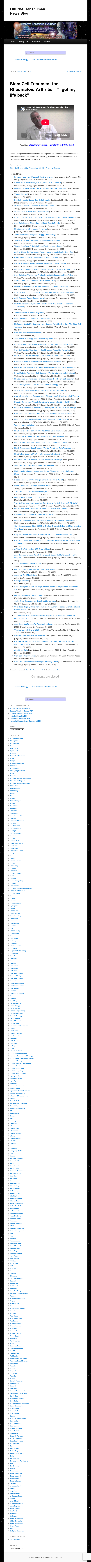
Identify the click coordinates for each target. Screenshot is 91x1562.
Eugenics (13, 948)
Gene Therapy (15, 1006)
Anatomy (13, 766)
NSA (11, 1266)
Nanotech (13, 1221)
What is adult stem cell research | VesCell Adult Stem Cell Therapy (40, 390)
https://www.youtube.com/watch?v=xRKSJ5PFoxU (51, 144)
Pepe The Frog (15, 1291)
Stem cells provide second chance (27, 332)
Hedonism (13, 1038)
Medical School (15, 1173)
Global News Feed (16, 1021)
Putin (12, 1343)
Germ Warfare (15, 1018)
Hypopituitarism (16, 1078)
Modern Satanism (16, 1203)
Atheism (13, 796)
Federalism (14, 968)
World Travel (14, 1526)
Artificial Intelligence (17, 781)
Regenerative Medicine (18, 1358)
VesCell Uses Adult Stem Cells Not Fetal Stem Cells (34, 280)
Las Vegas (13, 1121)
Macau (12, 1156)
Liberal (12, 1126)
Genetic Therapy (16, 1016)
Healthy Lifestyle (16, 1033)
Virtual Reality (15, 1501)
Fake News (14, 966)
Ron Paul (13, 1373)
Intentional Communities (19, 1096)
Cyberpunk (14, 906)
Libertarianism (15, 1133)
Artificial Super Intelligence (20, 783)
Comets (13, 883)
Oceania (13, 1271)
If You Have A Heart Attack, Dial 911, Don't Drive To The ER (37, 182)
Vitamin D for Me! (21, 194)
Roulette (13, 1376)
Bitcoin (12, 838)
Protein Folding (15, 1333)
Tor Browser (14, 1466)
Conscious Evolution (17, 891)
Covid (12, 896)
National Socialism (17, 1228)
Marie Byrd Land (16, 1161)
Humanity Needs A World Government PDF (25, 721)
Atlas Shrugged (15, 801)
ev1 (42, 670)
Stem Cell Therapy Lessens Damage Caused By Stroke (36, 661)
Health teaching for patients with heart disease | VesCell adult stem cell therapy (44, 367)
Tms (11, 1463)
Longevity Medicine (17, 1151)
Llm (11, 1146)
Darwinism (14, 911)
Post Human (14, 1316)
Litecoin (13, 1143)
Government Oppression (19, 1026)
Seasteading (14, 1388)
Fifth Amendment (16, 973)
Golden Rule (14, 1023)
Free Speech (14, 988)
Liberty (12, 1136)
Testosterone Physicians (19, 1461)
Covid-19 (13, 898)
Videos (12, 1498)
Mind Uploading (16, 1198)
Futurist (13, 998)
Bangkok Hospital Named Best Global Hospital (32, 200)
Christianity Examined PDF (20, 718)
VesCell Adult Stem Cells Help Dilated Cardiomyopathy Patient (38, 246)
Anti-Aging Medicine (17, 771)
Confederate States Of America (21, 888)
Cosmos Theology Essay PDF (21, 713)
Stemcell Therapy (16, 1436)
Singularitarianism (17, 1398)
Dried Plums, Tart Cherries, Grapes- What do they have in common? (40, 188)
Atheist (12, 798)
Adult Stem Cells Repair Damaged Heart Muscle (33, 318)
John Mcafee (14, 1113)
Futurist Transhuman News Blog (27, 11)
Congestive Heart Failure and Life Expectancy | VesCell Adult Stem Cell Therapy (45, 407)
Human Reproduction (18, 1073)
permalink (56, 670)
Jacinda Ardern (15, 1101)
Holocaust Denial (16, 1051)
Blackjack (13, 846)
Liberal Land (14, 1128)
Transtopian (14, 1478)
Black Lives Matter (16, 843)
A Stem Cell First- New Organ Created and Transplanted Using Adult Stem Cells (45, 217)
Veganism (13, 1491)
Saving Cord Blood (21, 580)
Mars (12, 1163)
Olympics (13, 1276)
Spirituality (14, 1421)
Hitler (12, 1048)
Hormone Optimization (18, 1053)
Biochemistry (15, 826)
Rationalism (14, 1353)
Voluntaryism (15, 1506)
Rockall (12, 1368)
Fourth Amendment (17, 986)
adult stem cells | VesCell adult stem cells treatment (34, 465)
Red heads (14, 1356)
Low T (12, 1153)
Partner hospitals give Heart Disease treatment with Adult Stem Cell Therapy (43, 344)
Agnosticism (14, 743)
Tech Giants (14, 1448)
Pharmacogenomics (17, 1298)
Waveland (13, 1513)
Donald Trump (15, 931)
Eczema (13, 936)
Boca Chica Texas (16, 851)
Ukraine (13, 1483)
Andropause (14, 768)
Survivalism (14, 1443)
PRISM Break (15, 1539)
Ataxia (12, 793)
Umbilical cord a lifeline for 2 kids (27, 630)
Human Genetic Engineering (20, 1063)
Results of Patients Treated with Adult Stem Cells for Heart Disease (40, 263)
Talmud (12, 1446)
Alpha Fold (14, 751)
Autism (12, 803)
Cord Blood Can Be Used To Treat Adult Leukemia (33, 624)
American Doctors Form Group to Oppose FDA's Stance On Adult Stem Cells (44, 292)
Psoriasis (13, 1338)
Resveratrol (14, 1363)
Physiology (14, 1301)
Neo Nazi (13, 1238)
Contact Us (36, 41)
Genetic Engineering (17, 1011)
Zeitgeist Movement (17, 1531)
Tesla (12, 1456)
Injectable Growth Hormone (20, 1091)
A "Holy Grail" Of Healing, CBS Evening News (32, 549)
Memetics (13, 1178)
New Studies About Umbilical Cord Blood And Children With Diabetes (41, 508)
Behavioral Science (17, 821)
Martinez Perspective (17, 1171)
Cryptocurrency (15, 903)
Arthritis (13, 776)
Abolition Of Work (16, 738)
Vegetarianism (15, 1493)
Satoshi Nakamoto (16, 1381)
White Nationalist (16, 1521)
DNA (11, 928)
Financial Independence (18, 976)
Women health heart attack (24, 425)
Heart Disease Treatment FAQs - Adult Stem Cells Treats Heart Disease (42, 355)
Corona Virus (15, 893)
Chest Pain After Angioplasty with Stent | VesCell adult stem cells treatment (43, 413)
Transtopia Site (23, 41)
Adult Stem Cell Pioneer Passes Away (29, 298)
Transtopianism (15, 1481)
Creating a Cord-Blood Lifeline (25, 575)
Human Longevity (16, 1071)
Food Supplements (17, 983)
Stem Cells (14, 1433)
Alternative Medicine (17, 756)
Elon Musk (14, 938)
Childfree (13, 876)
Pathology (13, 1288)
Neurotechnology (16, 1253)
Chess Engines (15, 873)
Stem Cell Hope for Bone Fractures (27, 563)
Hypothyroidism (16, 1081)
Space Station (15, 1411)
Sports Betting (15, 1423)
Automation (14, 806)
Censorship (14, 866)
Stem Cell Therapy (32, 670)
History (12, 1046)
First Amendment (16, 978)
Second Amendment (17, 1391)
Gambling (13, 1001)
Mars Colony (14, 1168)
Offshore (13, 1273)
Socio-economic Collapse (19, 1403)
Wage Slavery (15, 1508)
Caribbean (13, 856)
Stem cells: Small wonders (24, 655)
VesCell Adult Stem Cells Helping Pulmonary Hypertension (37, 240)
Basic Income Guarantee (19, 816)
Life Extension (15, 1138)
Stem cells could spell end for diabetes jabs (31, 491)
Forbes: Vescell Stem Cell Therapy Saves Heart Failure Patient (38, 479)
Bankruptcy (14, 813)
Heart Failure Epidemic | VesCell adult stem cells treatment (37, 454)
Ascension (14, 786)
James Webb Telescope (18, 1103)
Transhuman (14, 1471)
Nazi (11, 1236)
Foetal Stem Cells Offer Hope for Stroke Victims (32, 485)
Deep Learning (15, 916)
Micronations (15, 1188)
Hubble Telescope (16, 1061)
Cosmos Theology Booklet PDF (21, 711)
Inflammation (15, 1088)
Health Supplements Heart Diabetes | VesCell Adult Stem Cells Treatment (42, 448)
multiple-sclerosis (16, 1211)
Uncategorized (15, 1486)
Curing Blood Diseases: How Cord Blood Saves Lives (35, 601)
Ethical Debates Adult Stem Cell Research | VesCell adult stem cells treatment (44, 373)
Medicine (13, 1176)
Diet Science (14, 923)
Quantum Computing (17, 1346)
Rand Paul (14, 1351)
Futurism (13, 996)
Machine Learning (16, 1158)
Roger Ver (13, 1371)
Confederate (14, 886)
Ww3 (11, 1528)
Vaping (12, 1488)
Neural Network (15, 1243)
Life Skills (13, 1141)
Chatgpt (13, 868)
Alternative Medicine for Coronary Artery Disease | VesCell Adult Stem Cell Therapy (46, 396)
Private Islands (15, 1326)
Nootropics (14, 1263)
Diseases (13, 926)
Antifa (12, 773)
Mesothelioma (15, 1183)
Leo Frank (13, 1123)
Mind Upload (14, 1196)
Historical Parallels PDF (18, 716)
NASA (12, 1226)
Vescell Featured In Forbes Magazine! (29, 312)
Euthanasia (14, 953)
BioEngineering (15, 828)
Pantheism (14, 1283)
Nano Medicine (15, 1216)
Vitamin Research (16, 1503)
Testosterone (14, 1458)
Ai (10, 746)
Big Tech (13, 823)
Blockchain (14, 848)
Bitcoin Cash (14, 841)
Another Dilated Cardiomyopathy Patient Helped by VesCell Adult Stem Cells (43, 252)
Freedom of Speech (17, 993)
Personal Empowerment (19, 1293)
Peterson (13, 1296)
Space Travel (14, 1413)
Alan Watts (14, 748)
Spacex (12, 1416)
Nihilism (13, 1261)
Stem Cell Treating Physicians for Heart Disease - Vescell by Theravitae (42, 350)
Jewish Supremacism (18, 1106)
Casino (12, 858)
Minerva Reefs (15, 1201)
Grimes (12, 1028)
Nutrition (13, 1268)
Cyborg (12, 908)
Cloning (13, 878)
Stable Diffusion (16, 1428)
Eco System (14, 933)
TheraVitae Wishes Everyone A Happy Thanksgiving (34, 234)
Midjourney (14, 1191)
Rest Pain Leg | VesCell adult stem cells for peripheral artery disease (40, 442)
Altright (12, 761)
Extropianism (15, 961)
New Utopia (14, 1256)
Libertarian (14, 1131)
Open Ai (13, 1281)
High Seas (13, 1043)
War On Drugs (15, 1511)
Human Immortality (17, 1068)
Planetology (14, 1303)
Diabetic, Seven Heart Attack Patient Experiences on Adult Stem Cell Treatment (45, 402)
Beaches (13, 818)
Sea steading (14, 1383)
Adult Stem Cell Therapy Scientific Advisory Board (33, 338)
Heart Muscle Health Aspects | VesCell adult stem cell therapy (38, 459)
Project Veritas (15, 1331)
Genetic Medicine (16, 1013)
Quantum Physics (16, 1348)
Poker (12, 1306)
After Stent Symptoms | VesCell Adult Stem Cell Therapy (36, 384)
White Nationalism (16, 1518)
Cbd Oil (13, 863)
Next (78, 71)
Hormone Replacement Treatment (22, 1058)
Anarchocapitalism (17, 763)
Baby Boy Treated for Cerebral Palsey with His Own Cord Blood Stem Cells (43, 534)
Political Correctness (17, 1308)
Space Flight (14, 1408)
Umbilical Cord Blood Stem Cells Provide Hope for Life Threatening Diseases (44, 520)
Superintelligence (16, 1441)
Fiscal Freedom (15, 981)
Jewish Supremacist (17, 1108)
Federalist (13, 971)
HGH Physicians (16, 1041)
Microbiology (15, 1186)
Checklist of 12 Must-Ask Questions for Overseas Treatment (37, 361)
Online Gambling (16, 1278)
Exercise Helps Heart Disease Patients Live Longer (34, 177)
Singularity (14, 1401)
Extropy (13, 963)
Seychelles (14, 1396)
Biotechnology (15, 833)
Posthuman (14, 1321)
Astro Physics (15, 788)
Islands (12, 1098)
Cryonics (13, 901)
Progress (13, 1328)
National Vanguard (16, 1231)
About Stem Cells (21, 650)
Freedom (13, 991)
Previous (71, 71)
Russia (12, 1378)
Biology (13, 831)
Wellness (13, 1516)
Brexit (12, 853)
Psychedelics (15, 1341)
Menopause (14, 1181)
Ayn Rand (13, 808)
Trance (12, 1468)
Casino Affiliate (15, 861)
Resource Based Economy (19, 1361)
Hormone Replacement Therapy (21, 1056)
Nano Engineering (16, 1213)
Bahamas (13, 811)
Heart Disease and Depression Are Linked (30, 229)
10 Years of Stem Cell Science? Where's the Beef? (34, 205)
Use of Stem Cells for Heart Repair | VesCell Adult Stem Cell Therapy (41, 419)
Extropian (13, 958)
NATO (12, 1233)
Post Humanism (16, 1318)
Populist (13, 1313)
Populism (13, 1311)
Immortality (14, 1083)
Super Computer (16, 1438)
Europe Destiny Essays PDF (20, 708)
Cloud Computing (16, 881)
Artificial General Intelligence (20, 778)
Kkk (11, 1118)
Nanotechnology (16, 1223)
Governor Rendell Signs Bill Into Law (28, 595)
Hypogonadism (15, 1076)
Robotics (13, 1366)
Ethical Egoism (15, 946)
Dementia (13, 921)
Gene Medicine (15, 1003)
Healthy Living (15, 1036)
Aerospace (14, 741)
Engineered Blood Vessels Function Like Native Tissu (34, 514)
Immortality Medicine (17, 1086)
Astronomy (14, 791)
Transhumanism (16, 1473)
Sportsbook (14, 1426)
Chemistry (13, 871)
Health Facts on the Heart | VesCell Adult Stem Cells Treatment (38, 430)
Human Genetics (16, 1066)
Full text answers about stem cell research (30, 497)
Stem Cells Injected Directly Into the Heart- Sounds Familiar (37, 223)
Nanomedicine (15, 1218)
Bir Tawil (13, 836)
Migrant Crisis (15, 1193)
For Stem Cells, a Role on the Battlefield (29, 635)
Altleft (12, 758)
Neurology (14, 1251)
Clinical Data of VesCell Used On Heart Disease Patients (36, 257)
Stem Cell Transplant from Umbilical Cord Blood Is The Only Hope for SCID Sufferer (46, 503)
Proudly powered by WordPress (39, 1557)
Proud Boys (14, 1336)
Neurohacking (15, 1248)
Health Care (14, 1031)
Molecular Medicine (17, 1206)
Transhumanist (15, 1476)
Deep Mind (14, 918)
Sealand (13, 1386)
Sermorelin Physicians (18, 1393)
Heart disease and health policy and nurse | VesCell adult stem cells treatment (44, 378)
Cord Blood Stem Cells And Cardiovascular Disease (34, 569)
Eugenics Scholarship (18, 951)
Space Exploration (16, 1406)
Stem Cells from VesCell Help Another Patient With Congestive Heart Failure (43, 275)
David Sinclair (15, 913)
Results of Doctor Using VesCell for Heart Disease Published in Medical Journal (45, 269)
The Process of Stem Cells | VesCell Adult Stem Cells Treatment (39, 436)
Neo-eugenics (15, 1241)
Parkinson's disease (17, 1286)
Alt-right (13, 753)
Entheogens (14, 941)
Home (13, 41)
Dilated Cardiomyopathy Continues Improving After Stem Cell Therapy (41, 286)
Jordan (12, 1116)
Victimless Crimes (16, 1496)
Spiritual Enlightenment (18, 1418)
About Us (47, 41)
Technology (14, 1451)
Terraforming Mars (16, 1453)
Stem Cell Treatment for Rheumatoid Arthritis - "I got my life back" (35, 168)
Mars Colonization (16, 1166)
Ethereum (13, 943)
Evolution (13, 956)
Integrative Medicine (17, 1093)
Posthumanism (15, 1323)
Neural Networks (16, 1246)
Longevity (13, 1148)
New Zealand (14, 1258)
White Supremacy (16, 1523)
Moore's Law (14, 1208)
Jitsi (11, 1111)
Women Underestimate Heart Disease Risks (31, 211)
